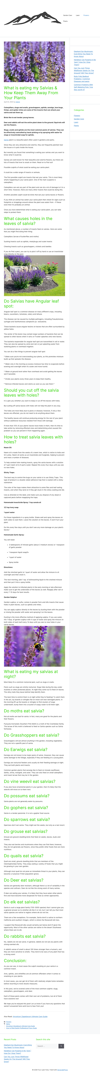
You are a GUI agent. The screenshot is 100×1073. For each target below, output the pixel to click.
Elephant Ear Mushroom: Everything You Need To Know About (83, 53)
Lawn (78, 15)
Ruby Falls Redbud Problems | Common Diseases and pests (82, 78)
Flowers (86, 15)
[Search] (61, 1046)
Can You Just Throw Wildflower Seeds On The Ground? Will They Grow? (84, 70)
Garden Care (67, 15)
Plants (65, 21)
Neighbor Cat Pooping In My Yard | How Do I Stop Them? (85, 62)
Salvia (6, 140)
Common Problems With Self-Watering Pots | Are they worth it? (83, 87)
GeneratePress (62, 1070)
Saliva (8, 1024)
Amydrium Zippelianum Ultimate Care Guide (30, 1017)
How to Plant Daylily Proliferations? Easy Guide (21, 1028)
